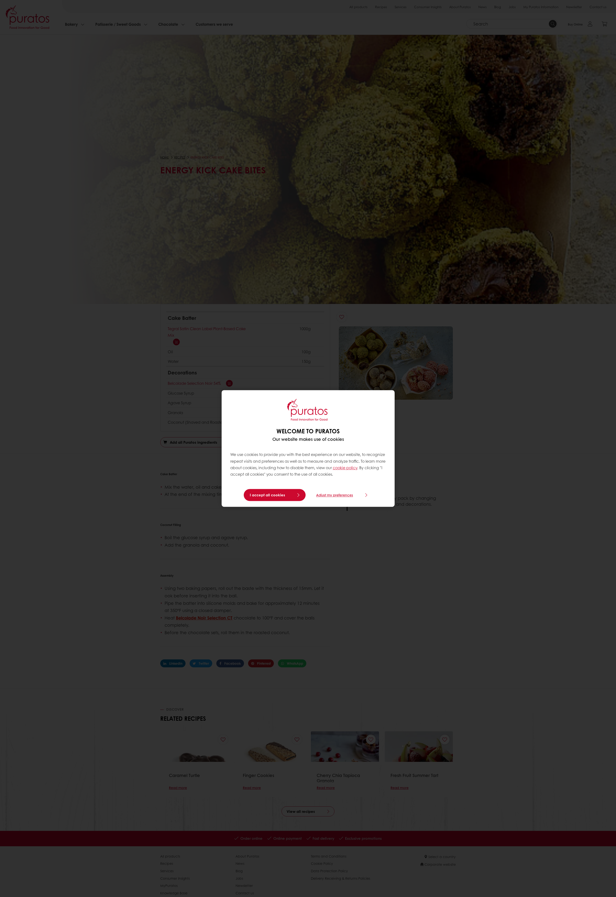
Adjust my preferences (334, 495)
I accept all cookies (267, 495)
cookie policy (345, 467)
